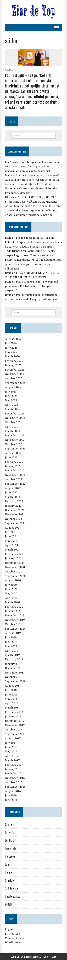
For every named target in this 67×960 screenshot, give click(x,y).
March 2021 (12, 549)
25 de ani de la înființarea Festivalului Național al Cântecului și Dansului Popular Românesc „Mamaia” (31, 188)
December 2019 (14, 615)
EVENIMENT (10, 840)
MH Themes (51, 956)
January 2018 (13, 716)
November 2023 (15, 440)
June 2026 (11, 347)
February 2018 (14, 712)
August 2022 (13, 488)
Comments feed (15, 938)
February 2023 (14, 462)
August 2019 (13, 633)
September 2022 (15, 483)
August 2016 (13, 791)
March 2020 (12, 602)
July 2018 (11, 690)
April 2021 (11, 545)
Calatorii (9, 824)
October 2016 (13, 782)
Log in (9, 929)
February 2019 (14, 659)
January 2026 (13, 365)
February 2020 (14, 606)
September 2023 (15, 448)
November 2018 (15, 672)
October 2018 (13, 677)
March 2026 (12, 356)
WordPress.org (14, 942)
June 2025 (11, 396)
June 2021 (11, 536)
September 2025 (15, 383)
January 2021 (13, 558)
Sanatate (9, 880)
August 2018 (13, 685)
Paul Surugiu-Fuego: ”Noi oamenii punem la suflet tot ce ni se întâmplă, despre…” (31, 286)
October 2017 (13, 729)
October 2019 (13, 624)
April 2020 (11, 598)
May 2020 (11, 593)
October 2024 (13, 422)
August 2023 (13, 453)
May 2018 (11, 699)
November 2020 (15, 567)
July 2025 (11, 391)
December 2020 (14, 563)
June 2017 (11, 747)
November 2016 (15, 778)
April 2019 (11, 650)
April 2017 (11, 756)
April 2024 (11, 426)
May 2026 (11, 352)
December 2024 (14, 413)
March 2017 (12, 760)
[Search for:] (34, 135)
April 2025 (11, 404)
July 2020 (11, 585)
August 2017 (13, 738)
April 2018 (11, 703)
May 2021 (11, 541)
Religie (8, 872)
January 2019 (13, 664)
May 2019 (11, 646)
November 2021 (15, 514)
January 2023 (13, 466)
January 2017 (13, 769)
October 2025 (13, 378)
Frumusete (10, 848)
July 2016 (11, 795)
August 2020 (13, 580)
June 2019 (11, 642)
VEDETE (9, 69)
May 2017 (11, 751)
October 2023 (13, 444)
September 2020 (15, 576)
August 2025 (13, 387)
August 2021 (13, 527)
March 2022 (12, 497)
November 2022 (15, 475)
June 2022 (11, 492)
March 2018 (12, 707)
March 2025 (12, 409)
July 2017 (11, 743)
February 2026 (14, 361)
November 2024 (15, 418)
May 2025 (11, 400)
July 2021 (11, 532)
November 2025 (15, 374)
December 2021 (14, 510)
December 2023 (14, 435)
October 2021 (13, 519)
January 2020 (13, 611)
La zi (7, 864)
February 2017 (14, 764)
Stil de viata (11, 888)
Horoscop (10, 856)
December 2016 (14, 773)
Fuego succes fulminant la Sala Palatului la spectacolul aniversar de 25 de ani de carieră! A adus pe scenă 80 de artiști (33, 242)
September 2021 (15, 523)
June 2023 (11, 457)
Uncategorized (12, 896)
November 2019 (15, 620)
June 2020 (11, 589)
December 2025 (14, 369)
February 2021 (14, 554)
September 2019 (15, 628)
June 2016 (11, 800)
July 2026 (11, 343)
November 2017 (15, 725)
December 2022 (14, 470)
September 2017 (15, 734)
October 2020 (13, 571)
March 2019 (12, 655)
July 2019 (11, 637)
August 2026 (13, 339)
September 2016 (15, 786)
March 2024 (12, 431)
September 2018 (15, 681)
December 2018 (14, 668)
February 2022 (14, 501)
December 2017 (14, 721)
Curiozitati (10, 832)
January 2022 (13, 505)
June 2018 (11, 694)
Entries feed (12, 933)
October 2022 (13, 479)
